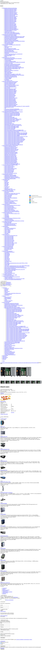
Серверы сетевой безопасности (7, 275)
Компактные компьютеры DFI (10, 15)
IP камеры (6, 250)
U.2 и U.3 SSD (7, 186)
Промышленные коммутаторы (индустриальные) (13, 58)
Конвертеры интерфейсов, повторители (11, 70)
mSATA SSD (7, 182)
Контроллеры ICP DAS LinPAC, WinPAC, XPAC (15, 315)
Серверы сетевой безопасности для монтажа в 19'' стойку (15, 278)
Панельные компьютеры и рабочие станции (10, 81)
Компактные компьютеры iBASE (10, 21)
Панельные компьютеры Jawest (10, 98)
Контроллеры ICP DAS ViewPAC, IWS (11, 120)
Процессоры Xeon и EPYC (9, 201)
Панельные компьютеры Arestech (10, 92)
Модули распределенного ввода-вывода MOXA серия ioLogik (17, 327)
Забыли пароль (3, 611)
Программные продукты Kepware (10, 225)
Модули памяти (7, 198)
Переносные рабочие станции (10, 84)
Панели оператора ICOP (9, 172)
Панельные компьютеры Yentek (10, 83)
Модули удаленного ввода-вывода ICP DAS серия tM (16, 337)
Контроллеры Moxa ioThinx (9, 123)
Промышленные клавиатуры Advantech (11, 176)
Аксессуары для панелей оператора (11, 173)
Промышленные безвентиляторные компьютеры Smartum (15, 41)
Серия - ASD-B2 (7, 230)
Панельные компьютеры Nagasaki (10, 101)
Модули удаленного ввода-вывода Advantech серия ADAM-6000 (16, 133)
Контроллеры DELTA (8, 116)
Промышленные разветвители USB (11, 76)
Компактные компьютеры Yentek (10, 9)
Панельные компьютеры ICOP (10, 96)
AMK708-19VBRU (3, 503)
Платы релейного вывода (9, 208)
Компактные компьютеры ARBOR (11, 18)
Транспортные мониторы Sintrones (11, 162)
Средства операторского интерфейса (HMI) (10, 164)
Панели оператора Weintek (9, 171)
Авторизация (2, 641)
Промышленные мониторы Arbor (10, 156)
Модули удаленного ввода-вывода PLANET (12, 142)
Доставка (6, 292)
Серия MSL (7, 233)
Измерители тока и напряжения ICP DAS (12, 112)
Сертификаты (7, 295)
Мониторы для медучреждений (10, 154)
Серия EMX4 (7, 217)
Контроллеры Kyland (8, 122)
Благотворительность (8, 294)
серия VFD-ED (7, 254)
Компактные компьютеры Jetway (10, 11)
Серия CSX (7, 214)
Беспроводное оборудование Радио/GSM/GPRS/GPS (14, 144)
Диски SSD (7, 47)
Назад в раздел (3, 401)
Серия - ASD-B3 (7, 231)
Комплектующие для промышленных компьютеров (11, 44)
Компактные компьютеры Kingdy (10, 23)
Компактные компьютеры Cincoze (10, 20)
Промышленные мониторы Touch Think (11, 149)
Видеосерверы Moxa (8, 249)
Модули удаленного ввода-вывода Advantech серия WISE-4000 (15, 134)
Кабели (6, 56)
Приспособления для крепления (10, 268)
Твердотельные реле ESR (9, 236)
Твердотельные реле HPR (9, 238)
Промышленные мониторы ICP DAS (11, 159)
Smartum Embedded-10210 (4, 449)
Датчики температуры (8, 271)
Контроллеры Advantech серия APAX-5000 (12, 115)
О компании (4, 287)
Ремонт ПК (4, 358)
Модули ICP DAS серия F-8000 (10, 128)
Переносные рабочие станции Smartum (11, 40)
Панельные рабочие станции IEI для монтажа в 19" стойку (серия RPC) (17, 106)
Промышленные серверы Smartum (10, 35)
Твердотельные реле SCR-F (9, 240)
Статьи (6, 299)
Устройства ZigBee (8, 78)
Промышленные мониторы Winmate (11, 161)
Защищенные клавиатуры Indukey (10, 175)
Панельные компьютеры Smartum (10, 39)
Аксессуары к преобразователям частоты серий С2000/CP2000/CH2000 (17, 265)
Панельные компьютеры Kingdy (10, 99)
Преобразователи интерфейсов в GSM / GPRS (13, 74)
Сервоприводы (5, 226)
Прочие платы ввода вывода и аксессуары (12, 211)
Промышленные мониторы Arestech (11, 157)
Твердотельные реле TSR (9, 245)
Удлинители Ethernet (8, 77)
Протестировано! (8, 297)
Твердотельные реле (6, 234)
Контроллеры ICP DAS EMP (9, 117)
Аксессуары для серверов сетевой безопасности (13, 279)
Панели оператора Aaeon (9, 165)
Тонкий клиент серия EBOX (9, 31)
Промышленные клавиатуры (10, 343)
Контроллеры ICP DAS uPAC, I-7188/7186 (14, 316)
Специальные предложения (7, 591)
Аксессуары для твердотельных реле (11, 235)
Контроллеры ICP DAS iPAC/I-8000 (11, 118)
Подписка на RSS (8, 301)
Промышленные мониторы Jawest (10, 148)
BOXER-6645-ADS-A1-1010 (5, 481)
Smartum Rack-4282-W (4, 535)
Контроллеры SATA (8, 55)
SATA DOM (7, 184)
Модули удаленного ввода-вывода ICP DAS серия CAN (14, 138)
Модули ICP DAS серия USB (10, 129)
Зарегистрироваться (3, 615)
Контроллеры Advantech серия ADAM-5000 (12, 114)
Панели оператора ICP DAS (9, 169)
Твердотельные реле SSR (9, 241)
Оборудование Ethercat (8, 72)
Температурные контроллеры (10, 273)
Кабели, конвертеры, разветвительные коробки (13, 66)
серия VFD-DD (7, 253)
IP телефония (7, 79)
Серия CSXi (7, 215)
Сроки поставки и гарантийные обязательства (13, 293)
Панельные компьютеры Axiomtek (10, 82)
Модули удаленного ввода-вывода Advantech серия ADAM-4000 (16, 132)
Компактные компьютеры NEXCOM (11, 16)
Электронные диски (6, 179)
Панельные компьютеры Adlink (10, 89)
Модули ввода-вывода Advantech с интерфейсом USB (16, 326)
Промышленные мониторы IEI (10, 151)
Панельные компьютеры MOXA (10, 100)
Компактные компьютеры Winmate (11, 30)
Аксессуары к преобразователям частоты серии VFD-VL (14, 266)
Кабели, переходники (8, 195)
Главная (1, 362)
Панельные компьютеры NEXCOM (11, 102)
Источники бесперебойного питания (11, 194)
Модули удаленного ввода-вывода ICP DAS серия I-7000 (14, 140)
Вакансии (6, 290)
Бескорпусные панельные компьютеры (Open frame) (14, 109)
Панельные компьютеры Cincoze (10, 93)
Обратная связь (5, 357)
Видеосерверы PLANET (9, 247)
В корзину (2, 393)
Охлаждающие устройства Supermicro (11, 200)
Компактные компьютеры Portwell (10, 28)
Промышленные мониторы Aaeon (10, 153)
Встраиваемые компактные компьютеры (9, 8)
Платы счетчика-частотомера (10, 209)
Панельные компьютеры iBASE (10, 95)
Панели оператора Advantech (10, 166)
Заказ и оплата (7, 291)
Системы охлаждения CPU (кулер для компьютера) (13, 53)
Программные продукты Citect (10, 224)
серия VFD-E (7, 262)
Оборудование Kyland (8, 80)
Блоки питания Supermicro (9, 191)
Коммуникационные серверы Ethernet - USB (12, 68)
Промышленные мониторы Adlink (10, 155)
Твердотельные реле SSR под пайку (11, 242)
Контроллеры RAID (8, 196)
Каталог (4, 362)
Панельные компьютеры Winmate (10, 105)
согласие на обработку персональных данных (24, 639)
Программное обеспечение (7, 221)
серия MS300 (7, 227)
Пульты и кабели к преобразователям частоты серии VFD (15, 269)
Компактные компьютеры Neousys (11, 27)
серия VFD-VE (7, 258)
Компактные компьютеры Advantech (11, 12)
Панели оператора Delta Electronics (11, 168)
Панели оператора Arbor (9, 167)
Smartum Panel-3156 (3, 436)
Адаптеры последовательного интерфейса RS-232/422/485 (15, 62)
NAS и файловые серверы (9, 42)
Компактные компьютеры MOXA (10, 25)
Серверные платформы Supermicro (11, 203)
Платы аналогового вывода (9, 207)
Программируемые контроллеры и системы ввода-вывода (12, 111)
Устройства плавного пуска (7, 212)
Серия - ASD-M (7, 232)
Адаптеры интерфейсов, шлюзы (10, 61)
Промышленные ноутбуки (9, 107)
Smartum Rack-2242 (3, 470)
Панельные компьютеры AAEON (10, 88)
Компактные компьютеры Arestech (11, 13)
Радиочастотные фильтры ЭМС (10, 270)
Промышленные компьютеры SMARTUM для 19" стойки (15, 36)
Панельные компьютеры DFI (10, 94)
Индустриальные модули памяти (10, 48)
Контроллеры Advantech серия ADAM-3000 (12, 113)
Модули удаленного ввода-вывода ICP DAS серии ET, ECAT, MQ (16, 136)
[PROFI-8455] (23, 379)
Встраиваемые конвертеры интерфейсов (12, 65)
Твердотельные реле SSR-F (9, 243)
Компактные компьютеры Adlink (10, 17)
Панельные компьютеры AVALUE (11, 110)
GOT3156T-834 (3, 514)
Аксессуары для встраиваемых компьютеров (12, 33)
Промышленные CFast (8, 188)
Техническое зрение (8, 261)
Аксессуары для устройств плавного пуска (12, 213)
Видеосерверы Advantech (9, 248)
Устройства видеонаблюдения (7, 246)
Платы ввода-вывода (6, 204)
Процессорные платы (8, 46)
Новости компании (8, 298)
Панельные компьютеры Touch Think (11, 104)
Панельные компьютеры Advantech (11, 90)
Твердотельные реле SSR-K (9, 244)
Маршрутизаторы (8, 71)
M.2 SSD (6, 181)
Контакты (6, 289)
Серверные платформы (9, 43)
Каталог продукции (5, 302)
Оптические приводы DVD (9, 51)
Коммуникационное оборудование (8, 57)
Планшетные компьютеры (9, 219)
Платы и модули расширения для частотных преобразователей (15, 267)
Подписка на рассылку (8, 300)
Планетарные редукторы (9, 229)
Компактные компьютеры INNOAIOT (11, 14)
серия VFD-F (7, 256)
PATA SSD (6, 183)
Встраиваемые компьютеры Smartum (11, 38)
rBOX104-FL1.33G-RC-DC (5, 582)
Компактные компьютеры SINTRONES (11, 29)
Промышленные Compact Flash (10, 189)
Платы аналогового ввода (9, 206)
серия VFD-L (7, 257)
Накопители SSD (7, 199)
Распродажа (4, 356)
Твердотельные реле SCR (9, 239)
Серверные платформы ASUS (10, 202)
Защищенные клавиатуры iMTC (10, 178)
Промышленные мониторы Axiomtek (11, 147)
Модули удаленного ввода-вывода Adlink (12, 131)
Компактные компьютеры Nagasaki (11, 26)
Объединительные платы (9, 50)
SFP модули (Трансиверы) (9, 59)
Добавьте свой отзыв (4, 414)
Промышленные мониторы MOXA (11, 160)
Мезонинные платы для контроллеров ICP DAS (13, 124)
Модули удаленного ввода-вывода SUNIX (12, 143)
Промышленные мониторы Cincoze (11, 158)
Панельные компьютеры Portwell (10, 103)
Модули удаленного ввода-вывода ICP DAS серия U (16, 338)
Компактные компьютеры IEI (10, 22)
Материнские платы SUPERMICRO (11, 197)
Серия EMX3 (7, 216)
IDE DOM (6, 180)
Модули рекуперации (8, 272)
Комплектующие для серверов (7, 190)
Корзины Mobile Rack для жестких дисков (12, 49)
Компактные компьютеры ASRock (11, 19)
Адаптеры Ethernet (8, 60)
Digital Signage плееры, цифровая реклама (12, 32)
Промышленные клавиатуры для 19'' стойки (12, 177)
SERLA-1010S (2, 560)
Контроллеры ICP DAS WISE (10, 121)
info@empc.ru (8, 282)
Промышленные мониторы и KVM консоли (10, 145)
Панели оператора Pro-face (9, 170)
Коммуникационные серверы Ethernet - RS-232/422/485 (14, 67)
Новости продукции (8, 296)
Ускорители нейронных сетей (10, 54)
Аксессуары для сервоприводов (10, 228)
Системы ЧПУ (7, 260)
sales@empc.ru (8, 283)
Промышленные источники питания (11, 52)
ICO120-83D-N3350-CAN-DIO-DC (6, 492)
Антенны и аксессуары (9, 63)
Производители (5, 355)
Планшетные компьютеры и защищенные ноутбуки (11, 218)
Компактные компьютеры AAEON (11, 10)
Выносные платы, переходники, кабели (11, 210)
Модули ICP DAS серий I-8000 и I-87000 (12, 126)
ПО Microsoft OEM (8, 222)
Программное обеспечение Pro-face (11, 223)
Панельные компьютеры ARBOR (10, 91)
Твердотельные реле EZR (9, 237)
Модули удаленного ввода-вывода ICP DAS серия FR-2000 (15, 139)
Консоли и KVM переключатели (10, 146)
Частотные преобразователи (7, 251)
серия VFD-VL (7, 259)
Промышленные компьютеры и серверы (9, 34)
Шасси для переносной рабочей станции (12, 85)
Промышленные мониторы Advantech (11, 150)
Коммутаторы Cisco (8, 69)
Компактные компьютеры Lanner (10, 24)
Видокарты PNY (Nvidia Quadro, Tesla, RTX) (12, 193)
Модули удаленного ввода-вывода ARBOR (12, 135)
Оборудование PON (8, 73)
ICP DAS (12, 412)
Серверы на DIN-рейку (9, 277)
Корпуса (6, 45)
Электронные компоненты (9, 353)
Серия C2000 (7, 264)
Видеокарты (7, 192)
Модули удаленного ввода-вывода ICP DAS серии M (14, 137)
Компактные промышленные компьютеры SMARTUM (14, 37)
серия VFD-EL (7, 255)
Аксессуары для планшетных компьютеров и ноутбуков (14, 220)
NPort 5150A (2, 426)
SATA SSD (6, 185)
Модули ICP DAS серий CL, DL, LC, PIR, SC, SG (13, 125)
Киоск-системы (7, 87)
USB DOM (6, 187)
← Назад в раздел (3, 418)
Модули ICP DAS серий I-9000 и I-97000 (12, 127)
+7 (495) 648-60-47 (3, 281)
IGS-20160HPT (3, 548)
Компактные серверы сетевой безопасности (12, 276)
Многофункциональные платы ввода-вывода (12, 205)
